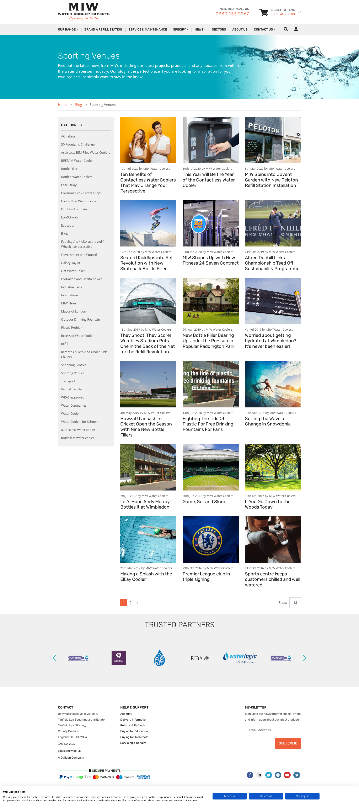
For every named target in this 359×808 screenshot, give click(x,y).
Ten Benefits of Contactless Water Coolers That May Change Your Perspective (148, 183)
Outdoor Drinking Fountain (80, 319)
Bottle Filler (69, 169)
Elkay (65, 233)
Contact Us (263, 29)
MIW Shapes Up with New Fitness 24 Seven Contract (211, 260)
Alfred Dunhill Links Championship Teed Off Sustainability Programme (272, 263)
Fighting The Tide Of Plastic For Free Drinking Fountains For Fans (208, 424)
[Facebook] (250, 775)
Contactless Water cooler (78, 201)
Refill (64, 344)
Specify (179, 29)
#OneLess (68, 136)
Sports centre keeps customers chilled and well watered (272, 579)
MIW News (68, 303)
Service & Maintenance (147, 29)
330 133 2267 (66, 744)
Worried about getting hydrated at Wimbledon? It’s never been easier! (270, 340)
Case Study (69, 185)
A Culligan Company (71, 757)
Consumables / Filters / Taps (81, 193)
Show (283, 602)
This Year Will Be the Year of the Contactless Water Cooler (209, 180)
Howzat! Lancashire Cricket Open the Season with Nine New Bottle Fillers (146, 427)
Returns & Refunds (132, 725)
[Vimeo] (296, 775)
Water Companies (73, 405)
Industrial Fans (71, 287)
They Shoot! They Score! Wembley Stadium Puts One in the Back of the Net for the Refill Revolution (147, 343)
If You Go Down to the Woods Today (267, 504)
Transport (68, 381)
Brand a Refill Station (103, 29)
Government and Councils (79, 255)
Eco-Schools (69, 217)
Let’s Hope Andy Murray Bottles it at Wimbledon (145, 504)
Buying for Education (134, 731)
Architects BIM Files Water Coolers (85, 152)
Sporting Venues (72, 373)
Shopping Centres (73, 365)
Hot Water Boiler (73, 271)
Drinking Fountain (74, 209)
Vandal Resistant (73, 389)
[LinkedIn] (259, 775)
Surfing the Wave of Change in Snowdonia (268, 421)
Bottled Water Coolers (76, 177)
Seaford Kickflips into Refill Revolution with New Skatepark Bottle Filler (148, 263)
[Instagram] (278, 775)
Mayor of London (73, 311)
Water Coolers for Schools (79, 421)
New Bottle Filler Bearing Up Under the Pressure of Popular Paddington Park (209, 340)
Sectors (219, 29)
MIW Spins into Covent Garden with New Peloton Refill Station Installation (271, 180)
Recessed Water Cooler (77, 335)
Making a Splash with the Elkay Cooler (146, 576)
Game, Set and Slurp (204, 501)
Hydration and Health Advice (81, 279)
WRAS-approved (72, 397)
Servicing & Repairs (133, 743)
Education (68, 225)
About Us (240, 29)
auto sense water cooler (78, 430)
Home (63, 104)
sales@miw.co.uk (69, 751)
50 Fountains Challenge (78, 144)
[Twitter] (268, 775)
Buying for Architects (134, 737)
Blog (78, 104)
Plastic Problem (72, 327)
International (70, 295)
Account (126, 714)
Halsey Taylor (70, 263)
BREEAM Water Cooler (77, 160)
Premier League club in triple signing (206, 576)
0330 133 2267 (232, 14)
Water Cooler (70, 413)
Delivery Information (133, 719)
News (199, 29)
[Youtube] (287, 775)
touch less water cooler (77, 438)
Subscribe (288, 743)
